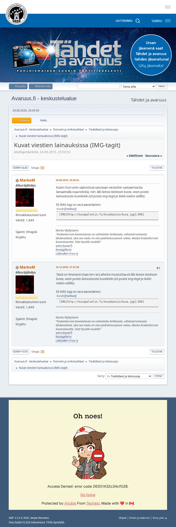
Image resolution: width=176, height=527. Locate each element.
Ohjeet (122, 517)
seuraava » (153, 156)
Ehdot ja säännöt (139, 517)
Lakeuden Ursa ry (67, 253)
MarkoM (27, 180)
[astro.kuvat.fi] (17, 226)
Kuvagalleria (64, 250)
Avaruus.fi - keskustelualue (44, 98)
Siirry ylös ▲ (160, 517)
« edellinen (134, 156)
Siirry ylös (20, 351)
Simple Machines (39, 517)
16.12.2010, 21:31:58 (67, 267)
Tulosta (156, 167)
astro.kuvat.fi (64, 246)
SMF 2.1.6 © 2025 (19, 517)
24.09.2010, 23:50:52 (67, 180)
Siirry (100, 376)
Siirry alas (20, 167)
